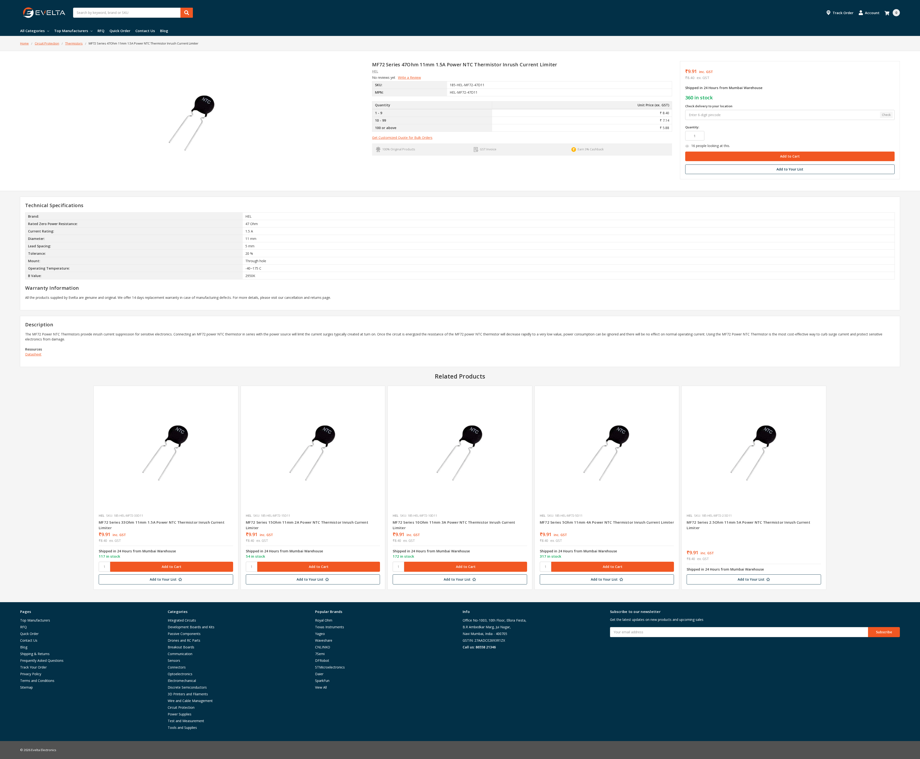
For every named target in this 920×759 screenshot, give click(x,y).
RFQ (101, 30)
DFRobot (322, 660)
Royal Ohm (323, 620)
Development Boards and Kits (191, 627)
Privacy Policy (30, 674)
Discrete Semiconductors (187, 687)
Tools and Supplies (182, 727)
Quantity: (692, 127)
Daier (319, 674)
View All (321, 687)
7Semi (320, 653)
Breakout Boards (181, 647)
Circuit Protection (181, 707)
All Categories (32, 30)
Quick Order (119, 30)
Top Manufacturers (71, 30)
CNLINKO (322, 647)
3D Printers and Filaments (188, 694)
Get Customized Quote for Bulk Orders (402, 137)
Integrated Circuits (182, 620)
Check (886, 115)
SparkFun (322, 680)
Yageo (320, 633)
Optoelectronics (180, 674)
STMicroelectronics (330, 667)
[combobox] (133, 13)
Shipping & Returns (35, 653)
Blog (164, 30)
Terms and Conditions (37, 680)
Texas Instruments (329, 627)
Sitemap (26, 687)
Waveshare (323, 640)
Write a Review (409, 77)
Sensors (174, 660)
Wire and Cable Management (190, 700)
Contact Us (145, 30)
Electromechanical (182, 680)
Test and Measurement (186, 721)
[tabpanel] (165, 487)
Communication (180, 653)
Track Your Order (33, 667)
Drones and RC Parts (184, 640)
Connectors (177, 667)
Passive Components (184, 633)
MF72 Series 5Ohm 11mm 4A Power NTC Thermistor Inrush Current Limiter (607, 522)
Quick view (166, 450)
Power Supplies (179, 714)
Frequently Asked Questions (41, 660)
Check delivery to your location (708, 106)
